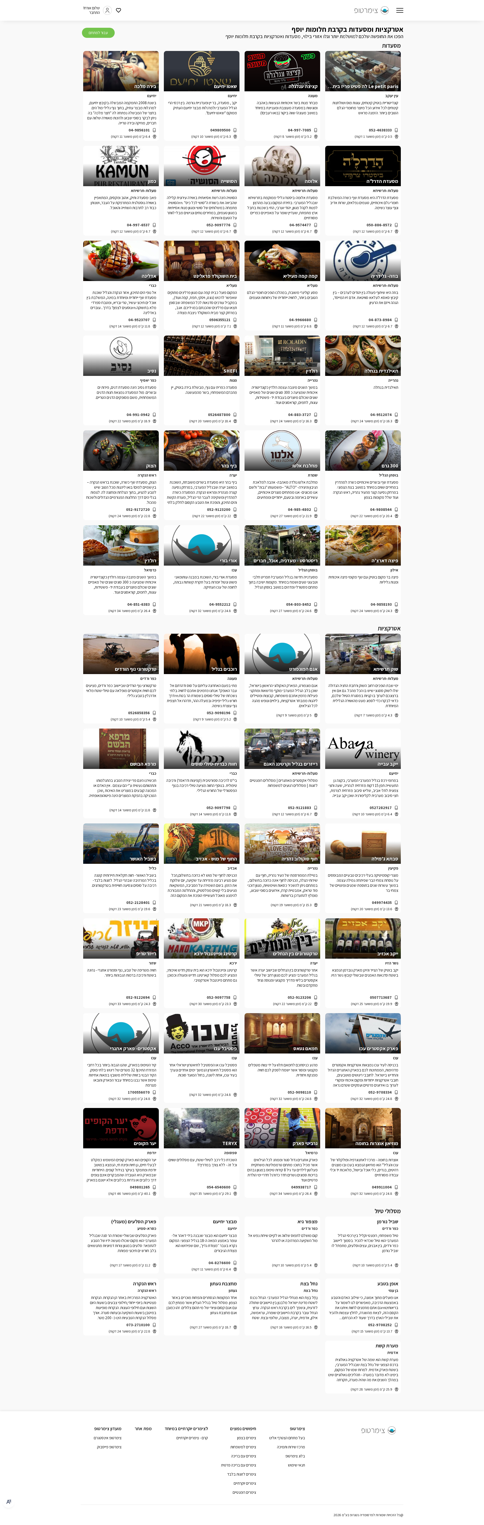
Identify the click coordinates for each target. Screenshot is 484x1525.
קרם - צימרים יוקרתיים (192, 1437)
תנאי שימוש (296, 1465)
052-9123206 (299, 997)
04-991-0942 (138, 415)
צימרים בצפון (246, 1437)
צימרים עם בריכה (243, 1456)
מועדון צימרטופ (108, 1428)
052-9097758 (218, 997)
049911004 (382, 1187)
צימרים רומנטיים (244, 1492)
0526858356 (139, 713)
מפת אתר (143, 1428)
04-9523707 (139, 320)
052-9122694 (138, 997)
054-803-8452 (298, 604)
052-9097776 (218, 225)
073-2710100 (138, 1325)
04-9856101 (139, 130)
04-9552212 (219, 604)
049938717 (301, 1187)
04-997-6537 (138, 225)
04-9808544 (381, 510)
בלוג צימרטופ (295, 1456)
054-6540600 (218, 1187)
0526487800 (219, 415)
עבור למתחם (98, 32)
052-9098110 (299, 1092)
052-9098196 (218, 713)
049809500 (220, 130)
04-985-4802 (299, 510)
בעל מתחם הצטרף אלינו (287, 1437)
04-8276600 (219, 1263)
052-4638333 (380, 130)
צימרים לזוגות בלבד (241, 1474)
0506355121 (219, 320)
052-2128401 (138, 903)
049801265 (140, 1187)
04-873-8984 (380, 320)
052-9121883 (299, 808)
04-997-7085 (299, 130)
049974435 (382, 903)
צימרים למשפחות (243, 1447)
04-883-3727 (299, 415)
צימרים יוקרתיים (245, 1483)
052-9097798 (218, 808)
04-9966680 (300, 320)
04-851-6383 (138, 604)
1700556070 (139, 1092)
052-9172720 (138, 510)
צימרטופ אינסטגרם (108, 1437)
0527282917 (381, 808)
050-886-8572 (379, 225)
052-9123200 (218, 510)
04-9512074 (381, 415)
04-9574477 (300, 225)
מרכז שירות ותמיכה (291, 1447)
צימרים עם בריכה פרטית (238, 1465)
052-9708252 (380, 1325)
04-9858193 (381, 604)
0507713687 (381, 997)
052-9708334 (380, 1092)
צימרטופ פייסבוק (109, 1447)
